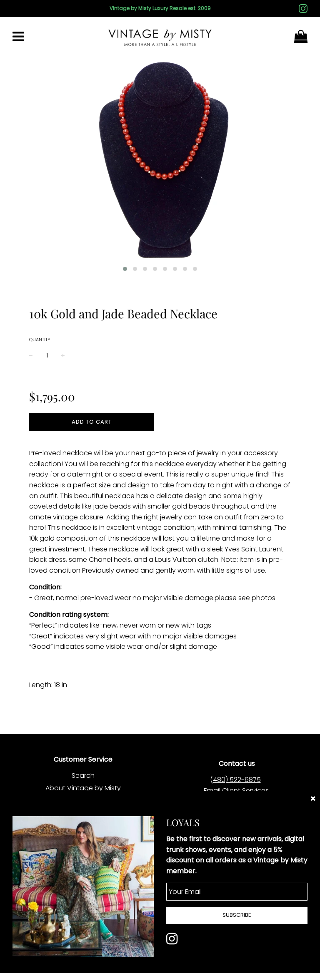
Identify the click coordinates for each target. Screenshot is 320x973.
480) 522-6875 (237, 779)
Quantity (39, 339)
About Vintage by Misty (83, 788)
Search (83, 775)
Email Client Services (236, 790)
